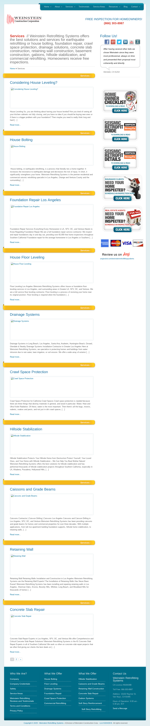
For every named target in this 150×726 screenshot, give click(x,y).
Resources (112, 7)
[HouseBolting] (52, 140)
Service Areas (99, 7)
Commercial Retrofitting (55, 703)
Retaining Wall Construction (91, 688)
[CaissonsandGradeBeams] (52, 489)
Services (68, 7)
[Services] (85, 75)
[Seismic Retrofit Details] (120, 171)
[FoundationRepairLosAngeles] (52, 200)
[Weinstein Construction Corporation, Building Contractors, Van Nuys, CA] (114, 269)
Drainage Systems (52, 688)
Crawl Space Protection (55, 698)
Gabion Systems (86, 698)
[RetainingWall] (52, 550)
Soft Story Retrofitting (91, 709)
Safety (13, 688)
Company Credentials (20, 684)
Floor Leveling (50, 684)
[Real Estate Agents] (122, 234)
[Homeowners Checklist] (120, 114)
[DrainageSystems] (52, 315)
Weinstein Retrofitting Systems (51, 723)
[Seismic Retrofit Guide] (120, 143)
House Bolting (50, 679)
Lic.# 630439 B (106, 723)
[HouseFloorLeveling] (52, 257)
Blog (125, 7)
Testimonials (84, 7)
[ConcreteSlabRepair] (52, 610)
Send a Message (120, 708)
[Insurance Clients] (122, 202)
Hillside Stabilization (88, 679)
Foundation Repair (53, 693)
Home (45, 7)
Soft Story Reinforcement (90, 703)
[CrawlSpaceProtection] (52, 372)
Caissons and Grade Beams (92, 684)
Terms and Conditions (20, 706)
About (56, 7)
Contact (133, 7)
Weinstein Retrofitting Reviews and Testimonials (22, 699)
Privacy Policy (16, 711)
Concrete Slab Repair (88, 693)
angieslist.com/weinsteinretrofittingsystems (117, 259)
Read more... (15, 125)
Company (14, 679)
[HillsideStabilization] (52, 429)
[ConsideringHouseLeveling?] (52, 83)
